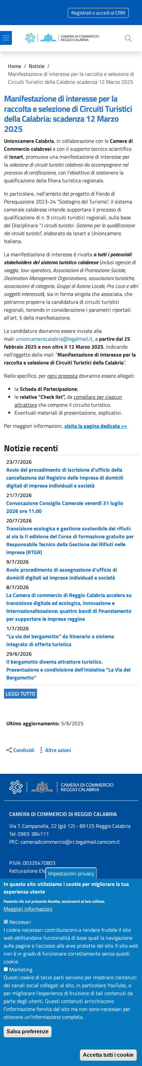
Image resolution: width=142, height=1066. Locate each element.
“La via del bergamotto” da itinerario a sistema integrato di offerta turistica (60, 640)
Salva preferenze (28, 1031)
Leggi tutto (20, 694)
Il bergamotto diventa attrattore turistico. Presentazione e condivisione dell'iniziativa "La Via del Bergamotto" (68, 669)
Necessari (20, 922)
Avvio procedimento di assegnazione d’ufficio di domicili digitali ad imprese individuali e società (61, 573)
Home (14, 66)
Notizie (37, 66)
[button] (128, 38)
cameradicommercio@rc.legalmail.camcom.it (70, 842)
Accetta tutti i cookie (108, 1055)
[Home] (63, 38)
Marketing (20, 969)
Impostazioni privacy (71, 873)
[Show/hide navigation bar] (6, 38)
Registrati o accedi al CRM (98, 12)
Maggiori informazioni (28, 909)
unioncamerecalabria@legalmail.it (54, 339)
